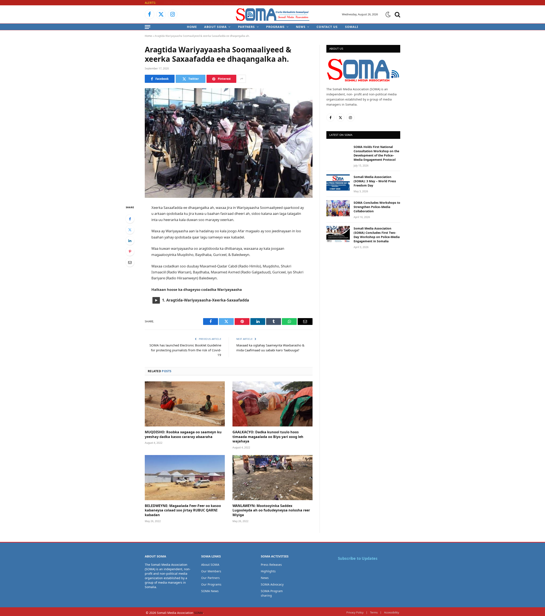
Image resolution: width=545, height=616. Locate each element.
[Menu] (147, 27)
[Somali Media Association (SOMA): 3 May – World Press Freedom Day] (338, 182)
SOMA (198, 613)
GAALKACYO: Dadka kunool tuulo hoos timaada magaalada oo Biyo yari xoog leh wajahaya (267, 437)
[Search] (397, 14)
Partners (246, 27)
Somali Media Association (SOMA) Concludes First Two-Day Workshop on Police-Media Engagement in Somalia (377, 234)
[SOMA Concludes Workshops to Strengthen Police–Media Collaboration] (338, 208)
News (300, 27)
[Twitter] (130, 229)
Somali (351, 27)
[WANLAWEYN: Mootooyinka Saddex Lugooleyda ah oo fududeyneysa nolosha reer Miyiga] (272, 477)
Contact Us (327, 27)
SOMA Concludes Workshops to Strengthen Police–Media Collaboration (377, 207)
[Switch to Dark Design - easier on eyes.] (388, 14)
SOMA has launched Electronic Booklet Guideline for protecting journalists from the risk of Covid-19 (185, 350)
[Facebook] (130, 219)
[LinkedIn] (130, 240)
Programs (275, 27)
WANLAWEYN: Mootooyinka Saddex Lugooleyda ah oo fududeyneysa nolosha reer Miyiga (271, 510)
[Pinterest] (130, 251)
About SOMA (215, 27)
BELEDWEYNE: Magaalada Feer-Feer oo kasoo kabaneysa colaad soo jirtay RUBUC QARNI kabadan (183, 510)
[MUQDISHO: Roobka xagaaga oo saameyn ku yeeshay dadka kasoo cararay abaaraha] (185, 403)
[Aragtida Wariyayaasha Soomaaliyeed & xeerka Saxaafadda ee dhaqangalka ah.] (229, 143)
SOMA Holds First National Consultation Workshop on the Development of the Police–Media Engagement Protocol (376, 153)
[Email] (130, 262)
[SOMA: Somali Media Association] (272, 14)
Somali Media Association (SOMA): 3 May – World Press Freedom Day (211, 3)
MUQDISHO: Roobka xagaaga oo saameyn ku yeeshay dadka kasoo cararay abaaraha (183, 434)
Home (192, 27)
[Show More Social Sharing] (241, 79)
